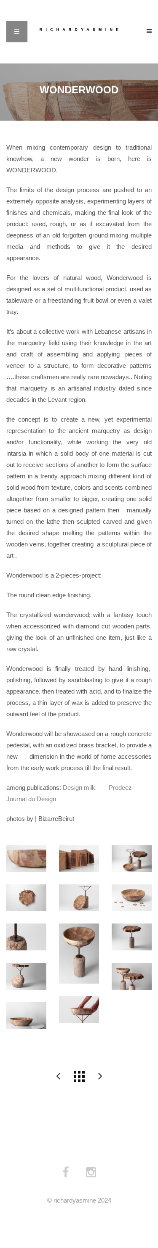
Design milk (79, 787)
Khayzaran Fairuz (100, 1076)
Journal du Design (31, 798)
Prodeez (120, 787)
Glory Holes (58, 1076)
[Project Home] (79, 1076)
